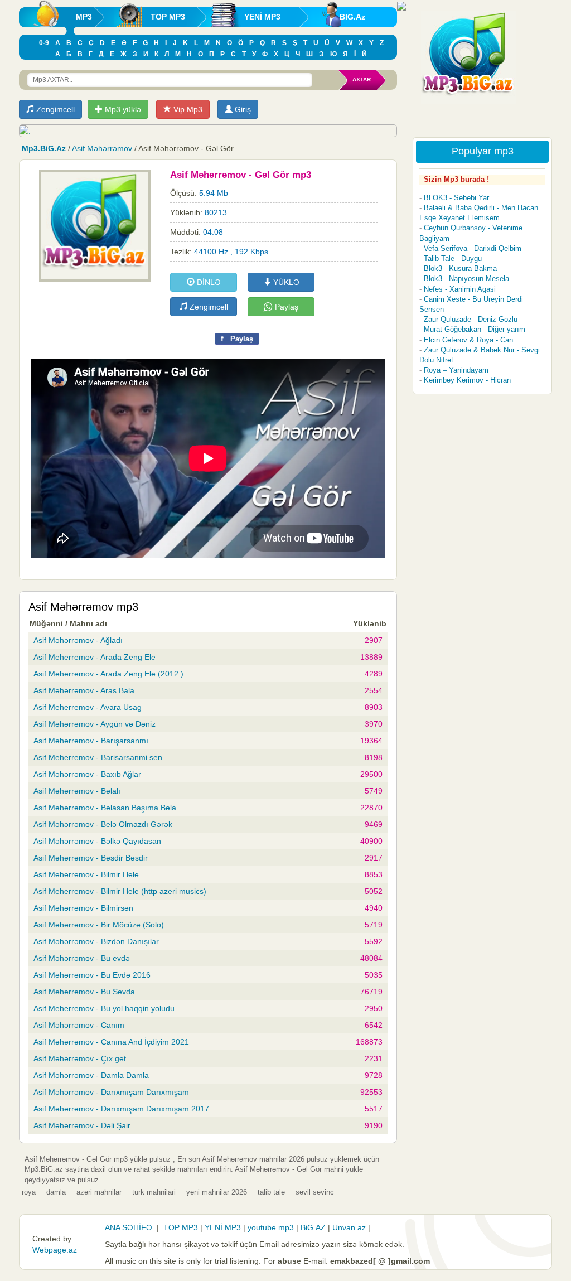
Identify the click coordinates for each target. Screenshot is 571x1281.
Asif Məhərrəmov (102, 148)
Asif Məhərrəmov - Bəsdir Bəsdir (90, 857)
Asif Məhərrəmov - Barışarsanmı (90, 740)
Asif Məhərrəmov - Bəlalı (76, 790)
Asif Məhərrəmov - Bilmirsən (83, 907)
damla (56, 1192)
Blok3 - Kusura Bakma (460, 268)
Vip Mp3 (186, 109)
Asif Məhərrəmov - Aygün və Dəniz (94, 723)
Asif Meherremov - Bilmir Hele (86, 874)
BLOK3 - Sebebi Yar (456, 198)
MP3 (84, 16)
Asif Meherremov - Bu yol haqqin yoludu (104, 1008)
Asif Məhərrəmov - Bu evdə (81, 958)
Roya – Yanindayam (456, 370)
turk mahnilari (154, 1192)
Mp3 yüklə (122, 109)
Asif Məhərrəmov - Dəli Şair (81, 1125)
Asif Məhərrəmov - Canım (78, 1025)
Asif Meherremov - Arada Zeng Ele (94, 656)
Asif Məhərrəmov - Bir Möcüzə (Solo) (98, 924)
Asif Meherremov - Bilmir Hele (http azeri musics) (119, 891)
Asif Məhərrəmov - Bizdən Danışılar (96, 941)
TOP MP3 (168, 16)
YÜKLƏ (285, 282)
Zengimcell (54, 109)
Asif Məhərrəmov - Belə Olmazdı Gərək (102, 824)
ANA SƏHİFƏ (128, 1227)
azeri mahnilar (99, 1192)
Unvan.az (349, 1227)
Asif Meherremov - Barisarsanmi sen (97, 757)
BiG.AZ (313, 1227)
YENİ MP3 (262, 16)
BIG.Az (352, 16)
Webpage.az (54, 1249)
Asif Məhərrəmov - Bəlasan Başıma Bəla (104, 807)
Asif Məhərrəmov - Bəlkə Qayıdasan (97, 841)
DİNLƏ (208, 282)
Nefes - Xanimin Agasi (460, 289)
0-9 (44, 43)
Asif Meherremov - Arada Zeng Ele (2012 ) (108, 673)
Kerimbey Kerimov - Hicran (467, 380)
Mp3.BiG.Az (44, 148)
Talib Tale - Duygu (453, 258)
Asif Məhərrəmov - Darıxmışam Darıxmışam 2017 (121, 1108)
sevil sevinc (315, 1192)
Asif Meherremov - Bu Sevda (84, 991)
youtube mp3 (271, 1227)
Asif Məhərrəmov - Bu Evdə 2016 (92, 974)
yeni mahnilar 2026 (216, 1192)
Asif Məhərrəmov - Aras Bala (83, 690)
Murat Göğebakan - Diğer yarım (474, 329)
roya (29, 1192)
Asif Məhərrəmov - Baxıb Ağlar (87, 774)
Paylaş (285, 306)
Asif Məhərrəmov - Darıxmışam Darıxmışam (111, 1091)
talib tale (271, 1192)
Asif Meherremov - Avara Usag (87, 707)
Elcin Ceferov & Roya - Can (468, 340)
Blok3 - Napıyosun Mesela (466, 278)
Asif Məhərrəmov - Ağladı (78, 640)
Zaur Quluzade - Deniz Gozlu (470, 319)
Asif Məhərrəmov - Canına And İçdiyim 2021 (111, 1041)
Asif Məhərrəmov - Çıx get (79, 1058)
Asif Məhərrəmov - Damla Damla (91, 1075)
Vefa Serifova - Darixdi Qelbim (472, 248)
